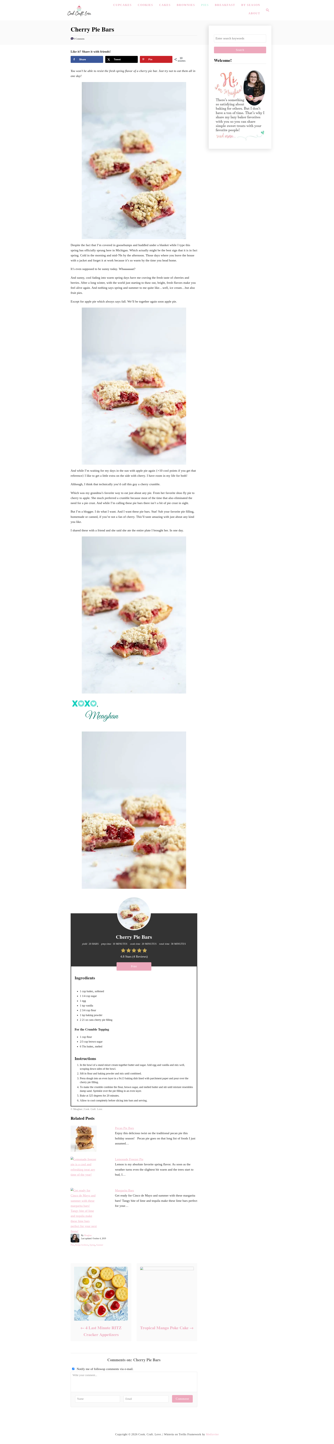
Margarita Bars (124, 1190)
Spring (92, 1245)
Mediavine (212, 1434)
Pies (72, 1245)
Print (134, 966)
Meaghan (88, 1235)
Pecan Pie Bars (124, 1128)
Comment (182, 1398)
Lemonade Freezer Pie (129, 1159)
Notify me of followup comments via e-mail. (104, 1369)
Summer (99, 1245)
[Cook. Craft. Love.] (79, 10)
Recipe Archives (82, 1245)
